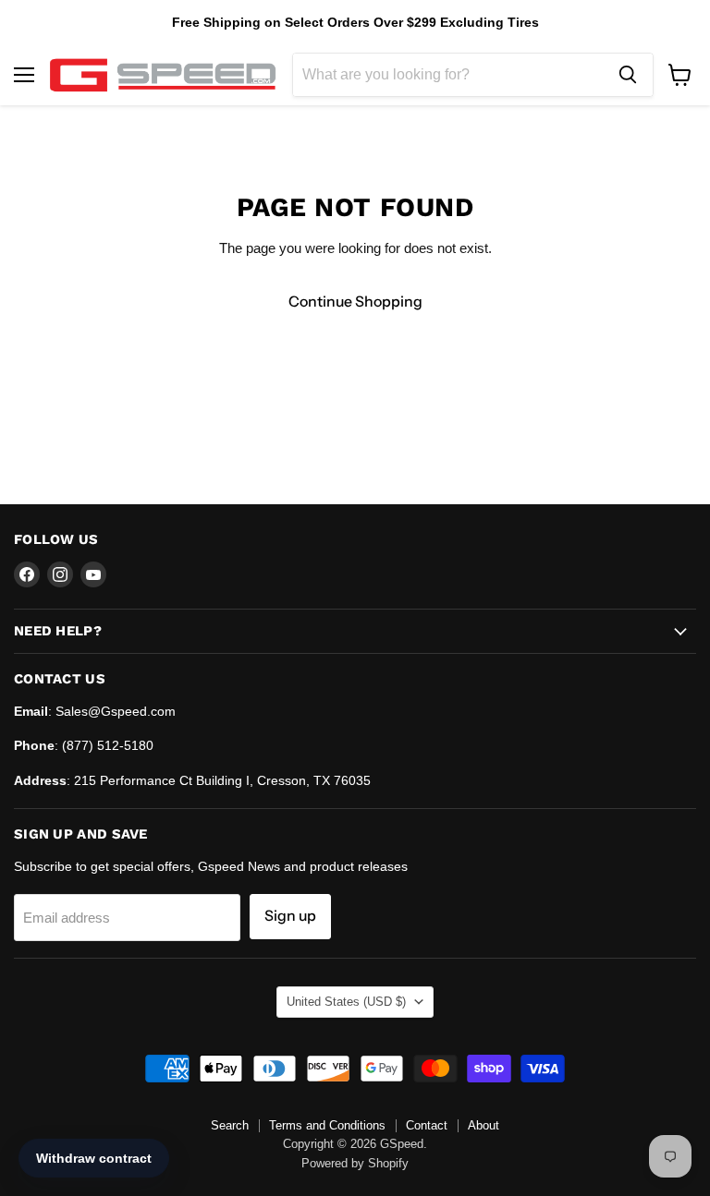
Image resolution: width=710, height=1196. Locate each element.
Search (230, 1125)
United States (346, 1002)
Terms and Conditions (327, 1125)
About (483, 1125)
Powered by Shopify (355, 1163)
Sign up (290, 915)
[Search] (628, 75)
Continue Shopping (355, 301)
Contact (426, 1125)
